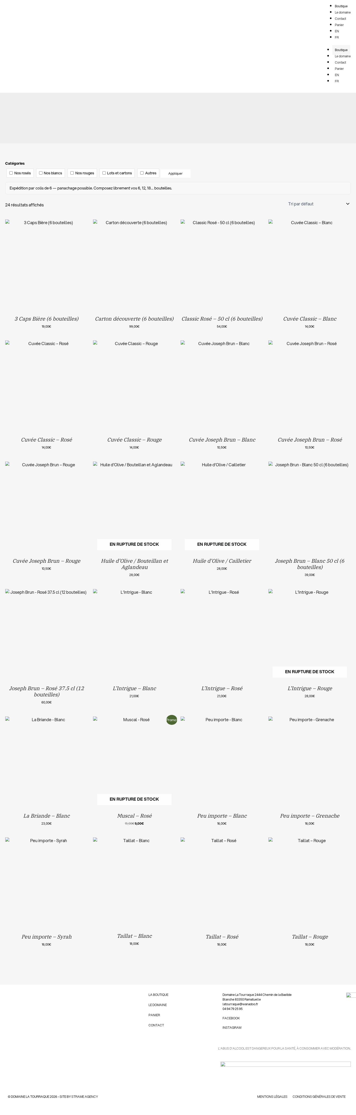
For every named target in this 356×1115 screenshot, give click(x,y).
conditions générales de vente (319, 1096)
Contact (340, 62)
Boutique (341, 50)
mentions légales (272, 1096)
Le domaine (343, 56)
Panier (339, 68)
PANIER (154, 1015)
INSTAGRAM (232, 1027)
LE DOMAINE (158, 1005)
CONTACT (156, 1025)
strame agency (84, 1096)
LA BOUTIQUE (158, 995)
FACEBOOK (231, 1018)
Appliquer (175, 173)
